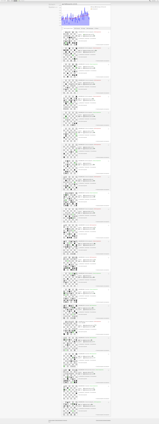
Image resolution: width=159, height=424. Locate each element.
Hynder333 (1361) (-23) (89, 388)
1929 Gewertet (77, 28)
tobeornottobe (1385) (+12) (89, 259)
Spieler (15, 0)
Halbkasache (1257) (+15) (89, 309)
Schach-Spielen (3, 0)
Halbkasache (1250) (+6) (89, 164)
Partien (8, 0)
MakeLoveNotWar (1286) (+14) (90, 50)
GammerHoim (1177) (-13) (89, 195)
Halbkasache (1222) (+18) (89, 68)
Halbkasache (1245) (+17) (89, 357)
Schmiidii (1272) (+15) (88, 98)
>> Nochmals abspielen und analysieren (102, 44)
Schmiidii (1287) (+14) (88, 82)
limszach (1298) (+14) (88, 211)
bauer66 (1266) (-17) (88, 356)
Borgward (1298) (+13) (88, 34)
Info (19, 0)
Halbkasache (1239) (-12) (89, 132)
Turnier (12, 0)
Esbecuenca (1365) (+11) (89, 179)
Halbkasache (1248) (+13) (89, 196)
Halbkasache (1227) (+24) (89, 116)
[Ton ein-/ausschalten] (158, 0)
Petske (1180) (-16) (88, 404)
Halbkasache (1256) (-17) (89, 148)
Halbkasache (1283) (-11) (89, 245)
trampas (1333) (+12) (88, 131)
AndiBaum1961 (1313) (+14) (89, 325)
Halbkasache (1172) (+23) (89, 406)
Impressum (65, 420)
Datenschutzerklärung (59, 420)
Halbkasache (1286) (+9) (89, 277)
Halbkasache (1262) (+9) (89, 341)
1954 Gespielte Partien (68, 28)
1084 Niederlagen (89, 28)
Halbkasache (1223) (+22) (89, 373)
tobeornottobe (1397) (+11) (89, 243)
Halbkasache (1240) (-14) (89, 52)
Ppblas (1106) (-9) (88, 340)
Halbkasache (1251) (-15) (89, 100)
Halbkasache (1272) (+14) (89, 293)
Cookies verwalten (51, 420)
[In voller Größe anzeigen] (70, 38)
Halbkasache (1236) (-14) (89, 84)
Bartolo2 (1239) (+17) (88, 147)
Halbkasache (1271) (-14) (89, 326)
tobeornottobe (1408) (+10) (89, 227)
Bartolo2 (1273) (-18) (88, 66)
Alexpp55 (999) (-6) (88, 163)
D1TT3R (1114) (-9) (88, 275)
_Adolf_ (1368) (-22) (88, 372)
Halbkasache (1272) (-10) (89, 229)
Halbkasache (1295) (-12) (89, 261)
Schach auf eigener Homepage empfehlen (103, 420)
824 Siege (83, 28)
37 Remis (96, 28)
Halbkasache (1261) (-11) (89, 180)
